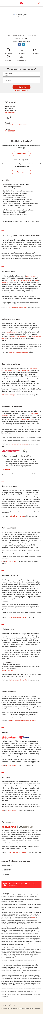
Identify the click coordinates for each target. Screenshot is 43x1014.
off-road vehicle (23, 370)
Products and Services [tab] (10, 221)
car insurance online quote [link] (18, 307)
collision (15, 280)
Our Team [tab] (35, 221)
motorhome (32, 368)
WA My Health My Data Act (9, 1004)
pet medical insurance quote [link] (18, 852)
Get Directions (10, 112)
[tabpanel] (21, 116)
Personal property (27, 419)
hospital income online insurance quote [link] (22, 720)
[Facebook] (19, 44)
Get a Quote (21, 87)
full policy (33, 917)
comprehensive (26, 280)
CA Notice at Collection (24, 1004)
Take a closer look (7, 670)
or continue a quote (21, 90)
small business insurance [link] (17, 617)
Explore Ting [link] (6, 469)
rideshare (5, 282)
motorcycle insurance (18, 336)
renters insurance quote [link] (17, 516)
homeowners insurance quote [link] (19, 444)
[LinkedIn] (23, 44)
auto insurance (31, 276)
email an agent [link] (11, 395)
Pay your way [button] (21, 172)
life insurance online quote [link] (18, 680)
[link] (35, 51)
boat (14, 370)
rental (36, 280)
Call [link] (3, 395)
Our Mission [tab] (24, 221)
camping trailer (7, 370)
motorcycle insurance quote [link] (18, 352)
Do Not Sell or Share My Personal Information (13, 1005)
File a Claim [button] (21, 153)
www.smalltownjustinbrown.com (16, 125)
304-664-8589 (10, 131)
